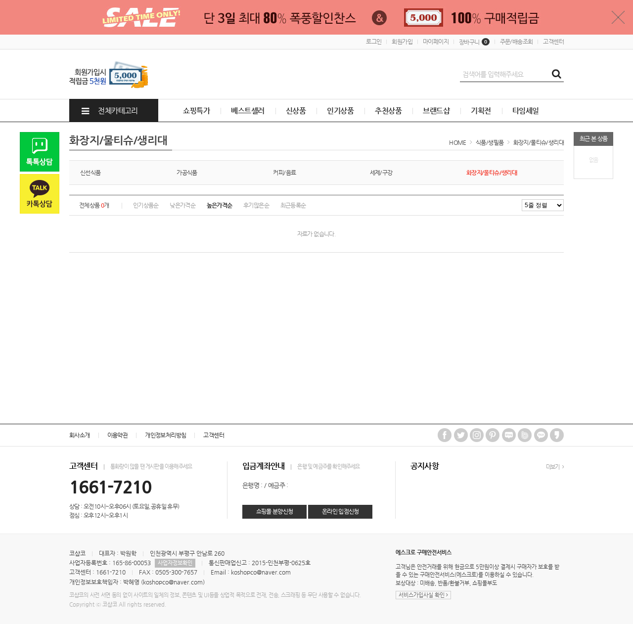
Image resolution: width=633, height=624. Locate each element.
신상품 (296, 110)
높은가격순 (219, 205)
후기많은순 (256, 205)
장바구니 (473, 42)
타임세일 (525, 110)
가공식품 (187, 172)
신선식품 (90, 172)
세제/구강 (381, 172)
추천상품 (388, 110)
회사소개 (79, 435)
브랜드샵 (436, 110)
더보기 (553, 467)
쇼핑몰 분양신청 (274, 511)
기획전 (481, 110)
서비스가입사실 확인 (422, 595)
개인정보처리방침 (165, 435)
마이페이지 (436, 41)
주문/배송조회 (516, 41)
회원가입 (402, 41)
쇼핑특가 (196, 110)
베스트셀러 (247, 110)
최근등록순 (293, 205)
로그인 (373, 41)
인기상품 (340, 110)
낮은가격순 (182, 205)
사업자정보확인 (175, 563)
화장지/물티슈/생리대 (538, 142)
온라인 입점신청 (340, 511)
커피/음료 (284, 172)
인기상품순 (146, 205)
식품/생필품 (489, 142)
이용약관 (117, 435)
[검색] (556, 74)
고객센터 (553, 41)
